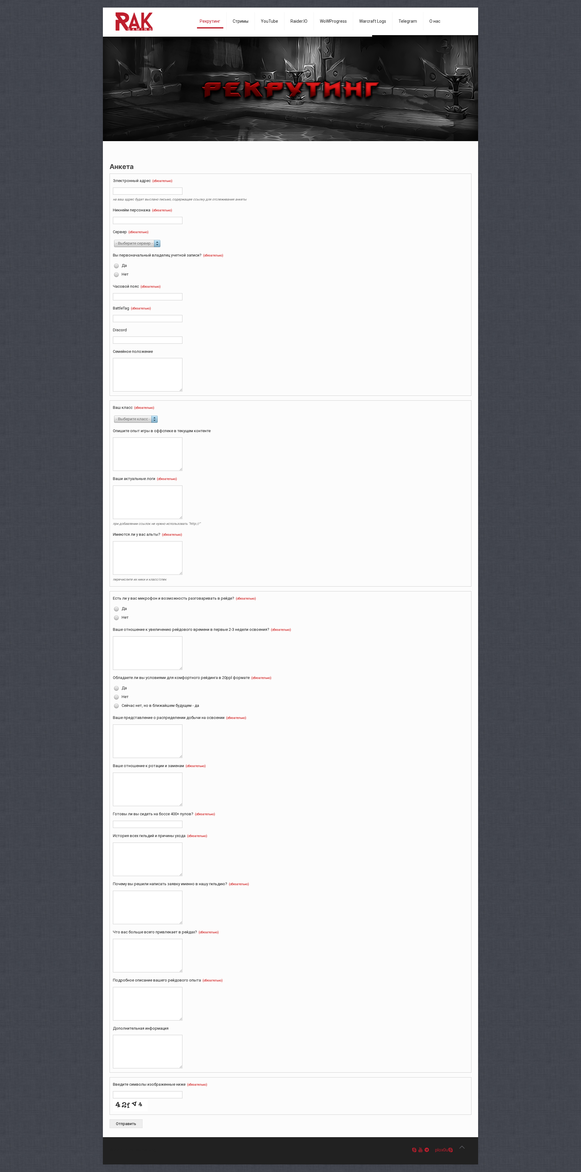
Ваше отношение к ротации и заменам (159, 765)
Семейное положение (133, 351)
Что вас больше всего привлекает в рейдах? (166, 932)
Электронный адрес (142, 180)
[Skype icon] (414, 1150)
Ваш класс (133, 407)
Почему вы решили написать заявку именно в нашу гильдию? (181, 884)
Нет (125, 274)
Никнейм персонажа (142, 210)
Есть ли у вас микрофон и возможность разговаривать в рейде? (184, 598)
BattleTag (132, 308)
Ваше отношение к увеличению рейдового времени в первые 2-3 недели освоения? (202, 629)
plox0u (441, 1150)
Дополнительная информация (141, 1028)
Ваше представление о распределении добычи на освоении (179, 717)
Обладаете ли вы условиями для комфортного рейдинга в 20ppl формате (192, 677)
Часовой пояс (137, 286)
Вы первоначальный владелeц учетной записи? (168, 255)
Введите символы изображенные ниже (160, 1084)
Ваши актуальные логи (145, 478)
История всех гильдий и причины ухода (160, 835)
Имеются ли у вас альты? (147, 534)
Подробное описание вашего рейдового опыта (168, 980)
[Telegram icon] (427, 1150)
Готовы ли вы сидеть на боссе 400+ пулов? (164, 814)
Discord (120, 330)
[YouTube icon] (420, 1150)
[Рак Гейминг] (150, 21)
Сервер (131, 232)
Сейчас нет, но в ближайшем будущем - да (160, 705)
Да (124, 265)
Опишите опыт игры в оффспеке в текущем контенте (162, 431)
